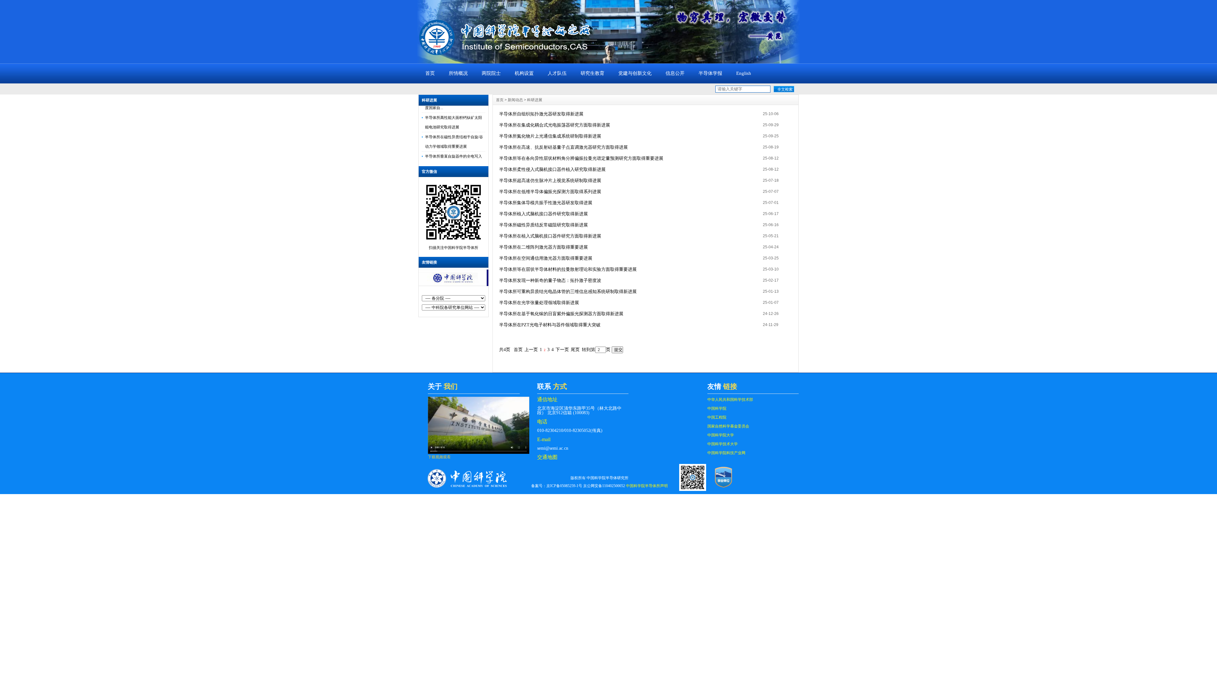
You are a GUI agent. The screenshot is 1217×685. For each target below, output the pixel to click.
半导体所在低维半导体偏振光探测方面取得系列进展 (550, 191)
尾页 (575, 349)
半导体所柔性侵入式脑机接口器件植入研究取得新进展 (552, 169)
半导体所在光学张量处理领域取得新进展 (539, 302)
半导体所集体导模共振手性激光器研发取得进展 (545, 202)
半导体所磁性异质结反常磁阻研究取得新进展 (543, 225)
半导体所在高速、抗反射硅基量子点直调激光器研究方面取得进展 (563, 147)
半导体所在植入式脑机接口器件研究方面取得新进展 (550, 236)
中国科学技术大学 (722, 444)
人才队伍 (557, 73)
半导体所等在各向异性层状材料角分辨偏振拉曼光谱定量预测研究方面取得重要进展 (581, 158)
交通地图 (547, 457)
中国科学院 (716, 408)
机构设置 (524, 73)
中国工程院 (716, 417)
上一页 (531, 349)
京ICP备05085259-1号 (564, 486)
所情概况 (458, 73)
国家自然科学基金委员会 (728, 426)
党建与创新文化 (635, 73)
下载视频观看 (439, 457)
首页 (430, 73)
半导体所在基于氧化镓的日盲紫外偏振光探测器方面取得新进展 (561, 313)
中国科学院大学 (720, 435)
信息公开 (675, 73)
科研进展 (429, 100)
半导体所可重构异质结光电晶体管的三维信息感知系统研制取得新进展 (568, 291)
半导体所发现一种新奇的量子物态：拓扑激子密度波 (550, 280)
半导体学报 (710, 73)
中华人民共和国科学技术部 (730, 399)
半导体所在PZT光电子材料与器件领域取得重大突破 (550, 325)
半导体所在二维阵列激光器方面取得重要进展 (543, 247)
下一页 (562, 349)
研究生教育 (592, 73)
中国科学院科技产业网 (726, 453)
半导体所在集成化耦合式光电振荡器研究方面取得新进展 (554, 125)
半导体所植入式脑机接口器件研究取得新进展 (543, 214)
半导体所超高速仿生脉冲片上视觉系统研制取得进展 (550, 180)
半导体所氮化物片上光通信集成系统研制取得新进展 (550, 136)
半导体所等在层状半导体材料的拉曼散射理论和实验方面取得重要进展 (568, 269)
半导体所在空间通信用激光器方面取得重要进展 (545, 258)
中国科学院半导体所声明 (647, 486)
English (743, 73)
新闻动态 (515, 100)
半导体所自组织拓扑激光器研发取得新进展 (541, 114)
